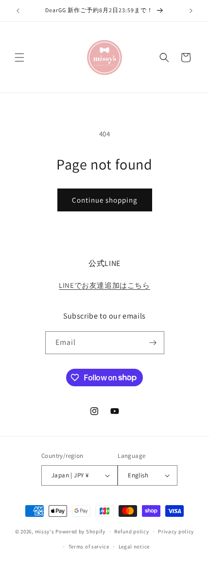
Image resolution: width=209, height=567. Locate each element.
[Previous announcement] (18, 10)
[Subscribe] (153, 342)
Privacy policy (176, 531)
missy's (45, 531)
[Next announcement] (191, 10)
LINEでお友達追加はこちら (104, 285)
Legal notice (134, 546)
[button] (19, 57)
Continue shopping (105, 200)
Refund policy (131, 531)
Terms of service (89, 546)
